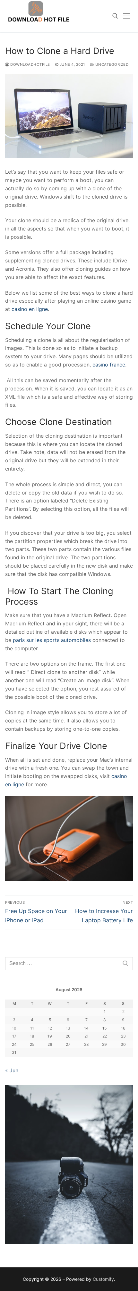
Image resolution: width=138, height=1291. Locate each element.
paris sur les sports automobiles (52, 640)
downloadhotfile (29, 64)
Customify (103, 1279)
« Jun (11, 1070)
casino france (108, 364)
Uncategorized (111, 64)
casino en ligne (30, 309)
